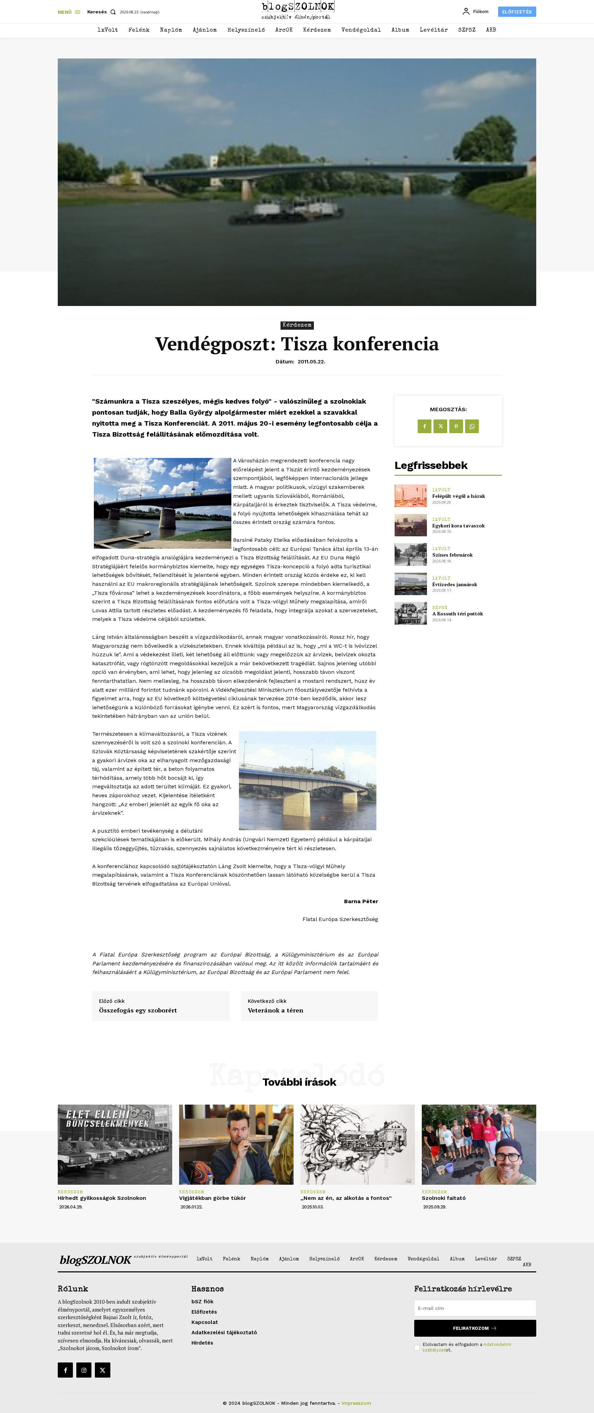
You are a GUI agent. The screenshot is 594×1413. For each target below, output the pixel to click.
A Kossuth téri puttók (457, 613)
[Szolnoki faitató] (479, 1145)
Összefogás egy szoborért (138, 1010)
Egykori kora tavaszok (458, 525)
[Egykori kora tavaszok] (411, 525)
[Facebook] (424, 426)
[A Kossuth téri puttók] (411, 613)
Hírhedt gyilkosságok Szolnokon (102, 1198)
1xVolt (441, 490)
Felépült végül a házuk (458, 496)
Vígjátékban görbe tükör (212, 1198)
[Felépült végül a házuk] (411, 495)
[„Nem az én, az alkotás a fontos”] (357, 1145)
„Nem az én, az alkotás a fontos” (346, 1198)
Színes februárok (452, 554)
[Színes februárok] (411, 554)
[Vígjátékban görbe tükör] (236, 1145)
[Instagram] (83, 1370)
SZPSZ (440, 608)
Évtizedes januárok (454, 584)
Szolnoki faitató (444, 1198)
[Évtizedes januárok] (411, 584)
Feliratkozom (471, 1328)
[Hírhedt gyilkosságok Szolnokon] (115, 1145)
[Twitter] (440, 426)
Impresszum (356, 1403)
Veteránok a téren (275, 1010)
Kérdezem (297, 325)
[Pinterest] (456, 426)
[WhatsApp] (472, 426)
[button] (103, 11)
